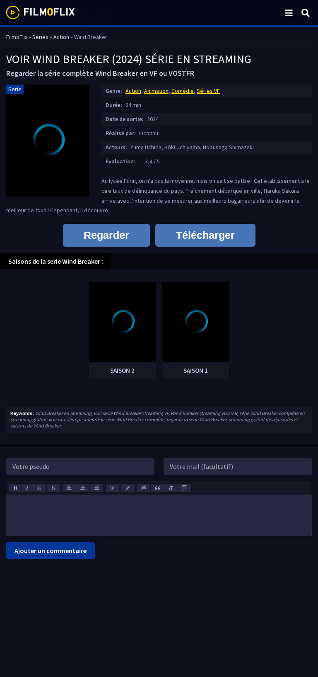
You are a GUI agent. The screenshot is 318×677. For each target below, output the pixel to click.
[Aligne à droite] (96, 488)
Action (133, 91)
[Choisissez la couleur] (128, 488)
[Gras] (15, 488)
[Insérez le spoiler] (185, 488)
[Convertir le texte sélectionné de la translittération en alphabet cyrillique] (171, 488)
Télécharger (205, 235)
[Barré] (53, 488)
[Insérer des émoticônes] (112, 488)
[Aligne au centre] (83, 488)
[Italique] (27, 488)
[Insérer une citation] (157, 488)
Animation (156, 91)
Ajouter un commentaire (50, 550)
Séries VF (208, 91)
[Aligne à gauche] (69, 488)
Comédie (182, 91)
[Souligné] (40, 488)
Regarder (106, 235)
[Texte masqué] (144, 488)
